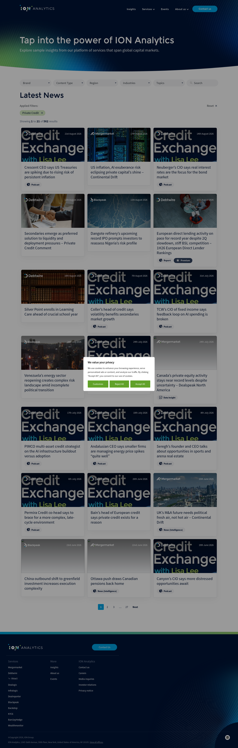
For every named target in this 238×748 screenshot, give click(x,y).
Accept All (140, 384)
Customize (98, 384)
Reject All (119, 384)
